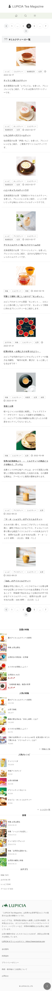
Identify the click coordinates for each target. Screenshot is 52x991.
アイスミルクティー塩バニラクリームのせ (22, 245)
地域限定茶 (31, 71)
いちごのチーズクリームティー (17, 135)
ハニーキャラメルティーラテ (16, 190)
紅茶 (40, 71)
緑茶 (42, 397)
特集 (6, 291)
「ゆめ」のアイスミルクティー (17, 581)
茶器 (26, 291)
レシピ (7, 71)
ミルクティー (18, 71)
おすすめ (8, 342)
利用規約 (5, 956)
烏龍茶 (27, 397)
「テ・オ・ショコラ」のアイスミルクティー (23, 519)
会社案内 (5, 949)
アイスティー (18, 236)
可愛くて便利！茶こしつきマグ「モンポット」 (24, 296)
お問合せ (5, 976)
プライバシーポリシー (10, 962)
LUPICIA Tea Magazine (28, 6)
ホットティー (18, 126)
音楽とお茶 (8, 406)
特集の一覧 (46, 749)
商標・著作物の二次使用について (14, 969)
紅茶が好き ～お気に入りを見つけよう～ (22, 351)
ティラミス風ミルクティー (15, 80)
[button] (26, 15)
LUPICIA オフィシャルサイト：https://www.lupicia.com (23, 941)
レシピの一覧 (45, 809)
